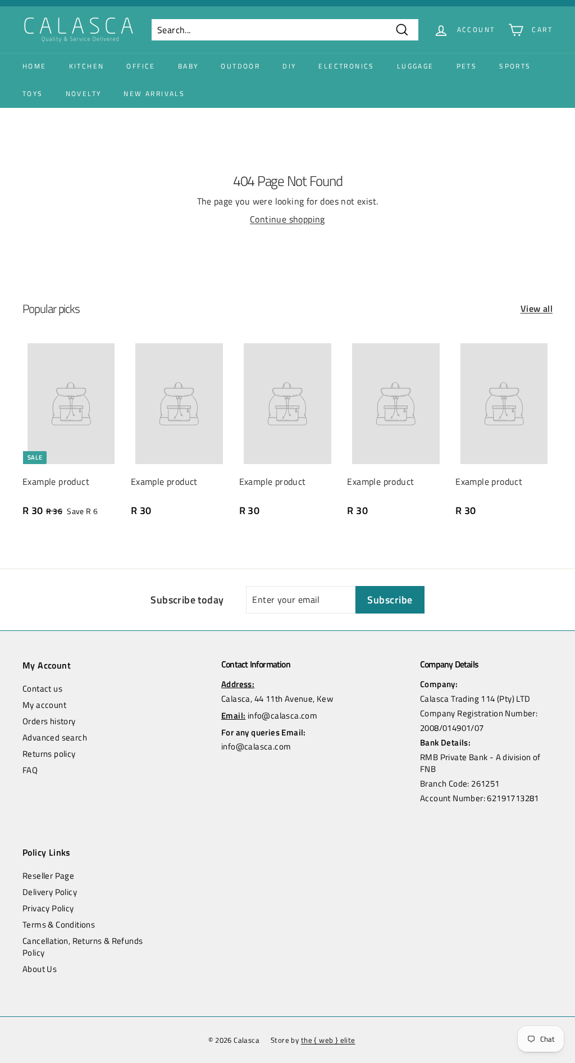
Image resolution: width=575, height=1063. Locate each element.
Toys (32, 93)
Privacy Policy (48, 908)
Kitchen (86, 66)
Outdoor (240, 66)
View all (537, 308)
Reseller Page (48, 875)
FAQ (30, 770)
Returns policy (49, 753)
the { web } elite (328, 1040)
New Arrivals (154, 93)
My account (44, 704)
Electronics (346, 66)
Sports (515, 66)
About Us (39, 968)
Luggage (415, 66)
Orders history (49, 721)
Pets (467, 66)
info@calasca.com (282, 715)
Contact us (42, 688)
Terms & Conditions (58, 924)
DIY (289, 66)
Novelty (84, 93)
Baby (188, 66)
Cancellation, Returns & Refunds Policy (82, 946)
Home (34, 66)
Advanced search (54, 737)
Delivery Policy (49, 891)
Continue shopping (287, 219)
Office (140, 66)
